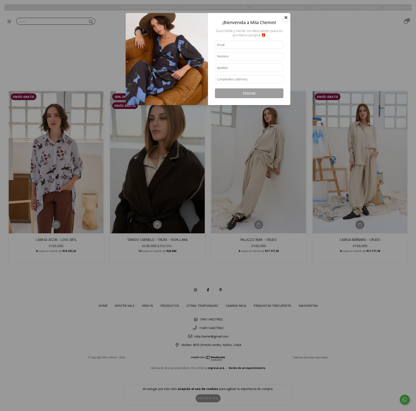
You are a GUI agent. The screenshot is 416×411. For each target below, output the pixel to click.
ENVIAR (249, 93)
